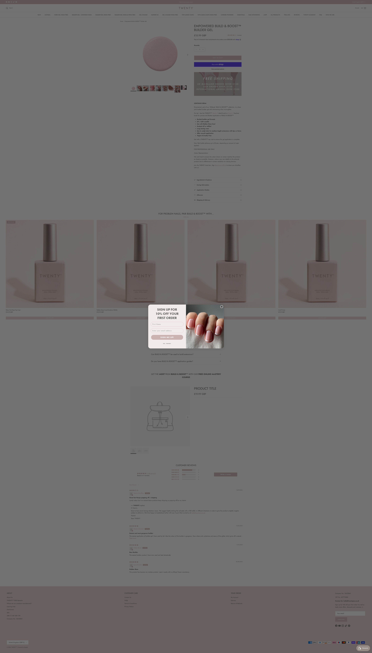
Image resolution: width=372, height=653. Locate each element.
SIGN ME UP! (167, 337)
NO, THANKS (167, 343)
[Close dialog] (221, 307)
